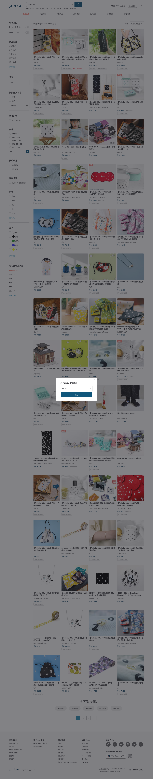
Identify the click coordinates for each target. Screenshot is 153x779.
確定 (76, 394)
